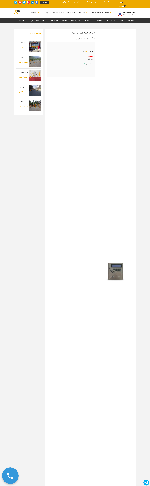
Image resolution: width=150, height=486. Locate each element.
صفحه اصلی (130, 20)
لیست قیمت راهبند (110, 20)
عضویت (121, 6)
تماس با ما (21, 20)
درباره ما (30, 20)
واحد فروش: (89, 64)
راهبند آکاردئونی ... (23, 43)
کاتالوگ (65, 20)
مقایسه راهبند (53, 20)
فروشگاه (44, 2)
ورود (120, 2)
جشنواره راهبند (75, 20)
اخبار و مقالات (40, 20)
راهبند (122, 20)
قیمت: (91, 51)
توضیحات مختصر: (89, 39)
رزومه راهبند (86, 20)
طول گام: (90, 59)
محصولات (98, 20)
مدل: (93, 37)
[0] (16, 12)
